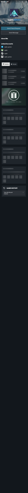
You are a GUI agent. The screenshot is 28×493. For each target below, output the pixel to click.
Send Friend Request (13, 28)
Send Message (13, 32)
